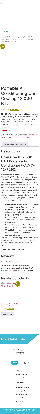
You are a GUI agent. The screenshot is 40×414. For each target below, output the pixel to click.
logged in (15, 270)
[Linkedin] (26, 356)
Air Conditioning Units (15, 37)
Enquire (14, 363)
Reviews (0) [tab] (21, 144)
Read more (7, 314)
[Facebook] (14, 356)
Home (3, 37)
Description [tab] (9, 144)
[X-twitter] (22, 356)
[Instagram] (18, 356)
